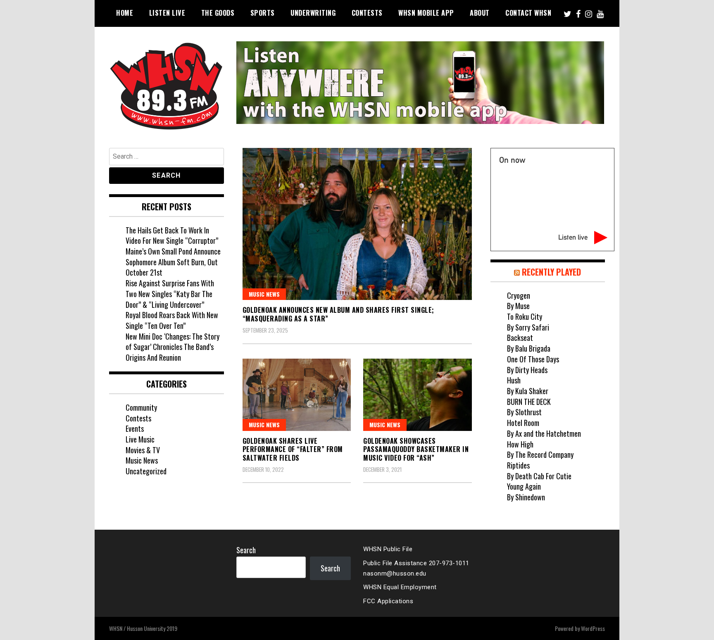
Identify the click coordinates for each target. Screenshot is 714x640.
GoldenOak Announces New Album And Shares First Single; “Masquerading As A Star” (338, 314)
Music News (264, 294)
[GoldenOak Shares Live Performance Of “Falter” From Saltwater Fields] (297, 395)
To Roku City (524, 316)
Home (124, 13)
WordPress (593, 628)
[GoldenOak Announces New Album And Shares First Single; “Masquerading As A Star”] (357, 224)
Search (246, 550)
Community (141, 407)
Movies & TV (143, 450)
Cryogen (518, 295)
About (480, 13)
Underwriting (313, 13)
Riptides (518, 465)
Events (135, 428)
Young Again (524, 486)
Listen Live (167, 13)
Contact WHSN (528, 13)
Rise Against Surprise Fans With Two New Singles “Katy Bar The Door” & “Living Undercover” (170, 293)
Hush (514, 380)
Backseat (520, 337)
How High (520, 444)
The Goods (218, 13)
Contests (367, 13)
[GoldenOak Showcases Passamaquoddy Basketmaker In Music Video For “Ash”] (417, 395)
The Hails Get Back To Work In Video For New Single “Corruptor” (172, 235)
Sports (262, 13)
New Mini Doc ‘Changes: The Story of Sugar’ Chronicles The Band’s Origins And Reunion (172, 347)
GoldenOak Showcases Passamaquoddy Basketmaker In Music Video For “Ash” (416, 449)
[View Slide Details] (420, 82)
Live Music (140, 439)
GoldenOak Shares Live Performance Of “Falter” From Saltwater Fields (293, 449)
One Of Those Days (533, 359)
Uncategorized (146, 471)
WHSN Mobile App (426, 13)
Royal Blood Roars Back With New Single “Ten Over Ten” (172, 320)
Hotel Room (523, 422)
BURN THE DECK (529, 401)
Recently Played (551, 272)
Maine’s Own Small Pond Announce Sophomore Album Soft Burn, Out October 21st (173, 262)
